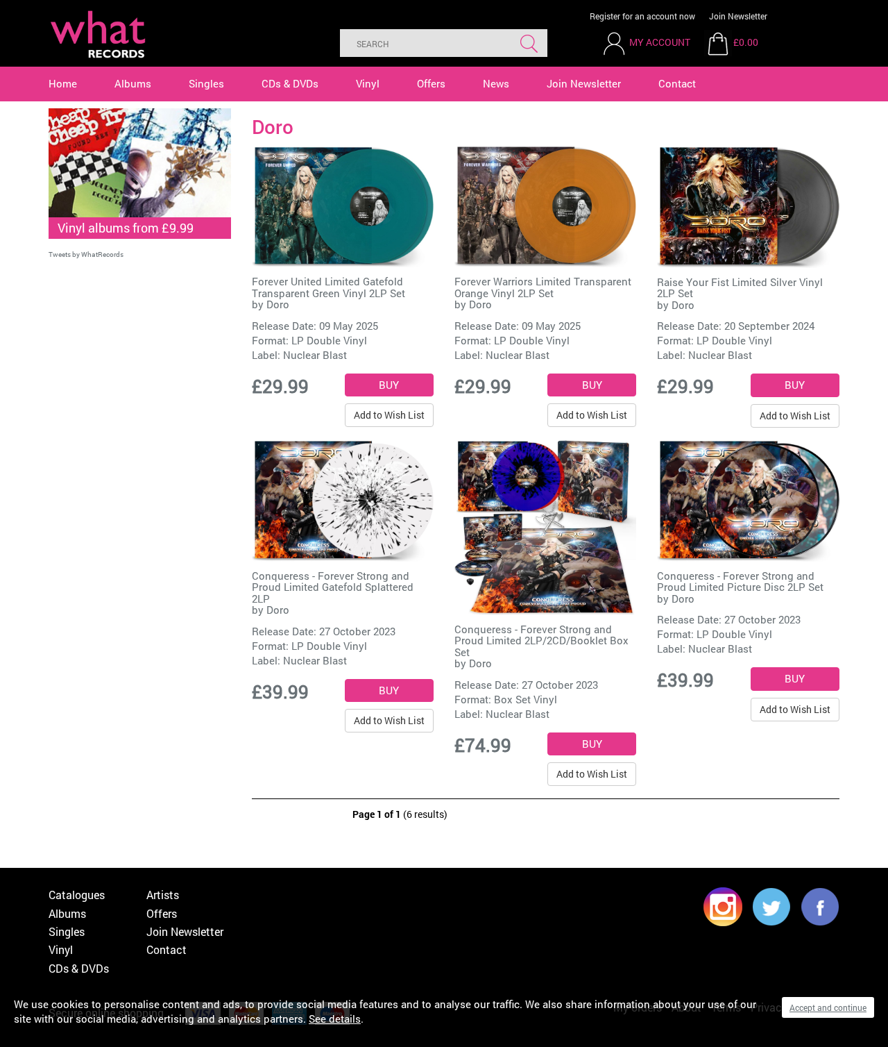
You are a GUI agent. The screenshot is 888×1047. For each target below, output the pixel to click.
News (496, 83)
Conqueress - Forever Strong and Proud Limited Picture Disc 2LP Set (740, 581)
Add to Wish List (389, 414)
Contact (677, 83)
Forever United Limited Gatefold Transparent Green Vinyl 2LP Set (328, 287)
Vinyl (367, 83)
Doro (277, 304)
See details (335, 1018)
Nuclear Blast (315, 355)
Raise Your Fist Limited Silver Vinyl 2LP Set (740, 288)
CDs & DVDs (290, 83)
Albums (132, 83)
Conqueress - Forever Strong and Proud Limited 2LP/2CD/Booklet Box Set (541, 640)
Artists (162, 894)
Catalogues (77, 894)
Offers (431, 83)
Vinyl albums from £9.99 (126, 227)
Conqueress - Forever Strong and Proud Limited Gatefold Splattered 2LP (332, 587)
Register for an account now (642, 16)
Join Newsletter (738, 16)
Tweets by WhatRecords (86, 254)
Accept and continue (827, 1007)
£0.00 (745, 42)
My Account (659, 42)
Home (63, 83)
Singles (206, 83)
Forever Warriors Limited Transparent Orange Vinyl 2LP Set (542, 287)
